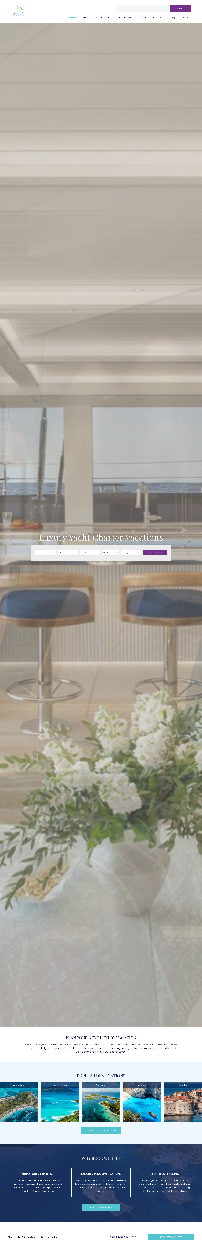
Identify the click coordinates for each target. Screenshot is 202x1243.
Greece (142, 1085)
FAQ (173, 17)
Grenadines (19, 1085)
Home (73, 17)
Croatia (183, 1085)
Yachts (87, 17)
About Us (146, 17)
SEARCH (180, 8)
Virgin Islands (60, 1085)
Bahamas (101, 1085)
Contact (185, 17)
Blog (162, 17)
